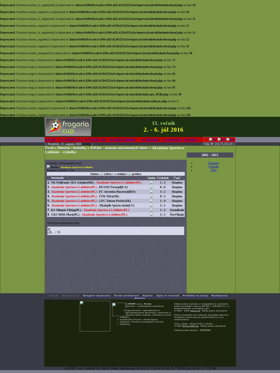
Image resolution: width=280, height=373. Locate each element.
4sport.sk (195, 311)
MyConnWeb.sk (191, 326)
